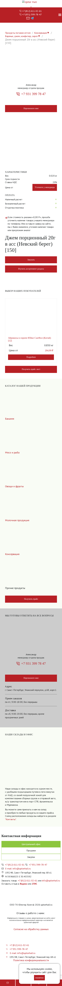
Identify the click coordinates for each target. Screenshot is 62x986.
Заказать (31, 260)
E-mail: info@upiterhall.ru (18, 868)
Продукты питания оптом (18, 32)
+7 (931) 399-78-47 (32, 14)
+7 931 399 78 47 (33, 94)
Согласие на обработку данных (31, 929)
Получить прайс (31, 599)
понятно (39, 977)
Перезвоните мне (31, 108)
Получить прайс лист (31, 369)
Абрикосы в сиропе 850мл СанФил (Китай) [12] (29, 339)
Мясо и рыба (12, 452)
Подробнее (31, 357)
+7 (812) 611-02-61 (32, 11)
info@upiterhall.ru (51, 880)
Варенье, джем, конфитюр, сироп (21, 36)
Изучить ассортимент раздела (31, 269)
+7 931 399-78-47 (38, 864)
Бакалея (9, 418)
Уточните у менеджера (45, 187)
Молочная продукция (17, 520)
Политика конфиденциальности (31, 960)
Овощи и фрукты (14, 486)
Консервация (40, 32)
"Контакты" (10, 819)
